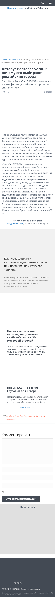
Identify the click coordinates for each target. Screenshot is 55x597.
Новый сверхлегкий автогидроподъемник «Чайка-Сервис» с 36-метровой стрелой (22, 335)
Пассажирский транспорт (35, 416)
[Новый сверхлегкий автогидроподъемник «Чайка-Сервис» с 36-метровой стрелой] (27, 311)
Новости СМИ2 (27, 407)
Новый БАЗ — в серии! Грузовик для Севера (22, 389)
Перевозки (10, 419)
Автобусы (10, 416)
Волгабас (19, 416)
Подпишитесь (15, 8)
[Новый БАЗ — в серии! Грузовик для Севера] (27, 373)
